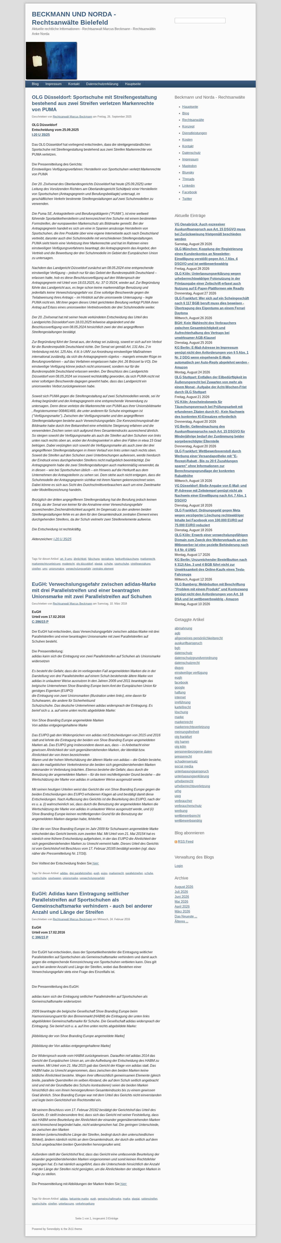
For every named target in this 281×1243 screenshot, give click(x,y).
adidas (64, 873)
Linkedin (188, 185)
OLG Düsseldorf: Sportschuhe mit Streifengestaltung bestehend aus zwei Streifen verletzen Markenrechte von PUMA (94, 103)
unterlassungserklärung (192, 776)
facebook (181, 682)
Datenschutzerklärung (102, 84)
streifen (36, 568)
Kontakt (73, 84)
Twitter (187, 199)
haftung (180, 692)
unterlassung (66, 1203)
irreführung (182, 702)
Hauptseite (133, 84)
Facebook (189, 192)
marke (126, 1198)
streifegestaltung (140, 563)
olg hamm (182, 741)
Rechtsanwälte (193, 120)
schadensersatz (186, 761)
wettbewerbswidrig (188, 820)
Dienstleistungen (194, 133)
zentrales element (103, 568)
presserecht (183, 756)
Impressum (53, 84)
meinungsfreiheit (187, 732)
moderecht (68, 563)
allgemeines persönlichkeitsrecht (199, 638)
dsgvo (179, 667)
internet (180, 697)
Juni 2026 (182, 896)
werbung (181, 811)
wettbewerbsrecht (187, 815)
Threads (188, 179)
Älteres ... (181, 921)
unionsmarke (70, 878)
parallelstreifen (134, 873)
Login (179, 866)
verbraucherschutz (188, 806)
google (180, 687)
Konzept (188, 126)
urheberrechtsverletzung (192, 786)
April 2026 (182, 906)
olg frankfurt (183, 737)
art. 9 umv (66, 558)
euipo (104, 873)
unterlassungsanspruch (192, 771)
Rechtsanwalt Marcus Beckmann (72, 116)
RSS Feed (185, 841)
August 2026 (184, 887)
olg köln (180, 746)
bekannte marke (79, 1198)
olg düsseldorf (84, 563)
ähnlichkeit (80, 558)
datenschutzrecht (187, 663)
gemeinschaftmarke (109, 1198)
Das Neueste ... (186, 916)
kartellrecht (183, 707)
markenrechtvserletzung (46, 563)
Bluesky (188, 172)
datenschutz (183, 653)
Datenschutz (191, 153)
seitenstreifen (149, 1198)
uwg (178, 796)
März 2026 (182, 911)
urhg (178, 791)
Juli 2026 (181, 891)
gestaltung (107, 558)
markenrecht (147, 558)
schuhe (108, 563)
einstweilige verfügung (191, 672)
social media (184, 766)
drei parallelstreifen (81, 873)
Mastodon (189, 166)
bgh (177, 648)
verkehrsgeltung (84, 1203)
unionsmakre (56, 568)
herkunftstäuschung (127, 558)
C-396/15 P (40, 621)
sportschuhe (121, 563)
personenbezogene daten (193, 751)
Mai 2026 (181, 901)
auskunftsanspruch (188, 643)
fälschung (94, 558)
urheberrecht (184, 781)
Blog (35, 84)
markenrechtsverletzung (192, 727)
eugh (96, 873)
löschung (181, 712)
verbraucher (183, 801)
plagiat (98, 563)
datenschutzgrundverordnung (196, 658)
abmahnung (183, 628)
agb (177, 633)
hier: (95, 863)
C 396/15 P (40, 937)
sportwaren (54, 878)
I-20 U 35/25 (41, 134)
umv (44, 568)
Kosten (187, 139)
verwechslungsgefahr (78, 568)
